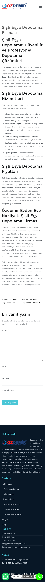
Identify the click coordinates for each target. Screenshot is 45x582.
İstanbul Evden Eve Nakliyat (28, 574)
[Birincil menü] (40, 7)
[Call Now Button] (39, 576)
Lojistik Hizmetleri (11, 509)
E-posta (6, 378)
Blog (4, 525)
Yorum (5, 330)
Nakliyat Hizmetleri (12, 504)
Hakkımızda (7, 484)
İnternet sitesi (8, 390)
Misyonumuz (9, 494)
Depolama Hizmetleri (13, 514)
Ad (4, 367)
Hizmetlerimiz (8, 499)
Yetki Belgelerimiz (11, 489)
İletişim (5, 520)
